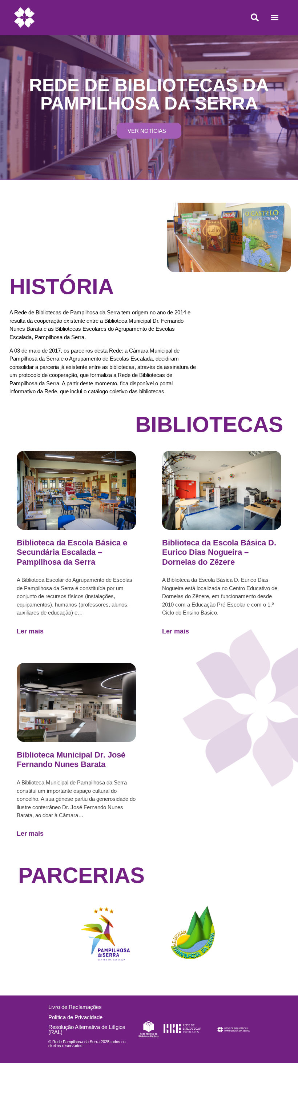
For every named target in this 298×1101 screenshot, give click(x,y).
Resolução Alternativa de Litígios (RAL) (86, 1029)
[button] (275, 18)
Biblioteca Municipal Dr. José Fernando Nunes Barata (71, 759)
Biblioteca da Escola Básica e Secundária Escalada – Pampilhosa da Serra (72, 552)
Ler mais (30, 631)
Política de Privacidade (75, 1017)
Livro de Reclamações (75, 1007)
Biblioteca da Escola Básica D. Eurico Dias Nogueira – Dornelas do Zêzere (219, 552)
